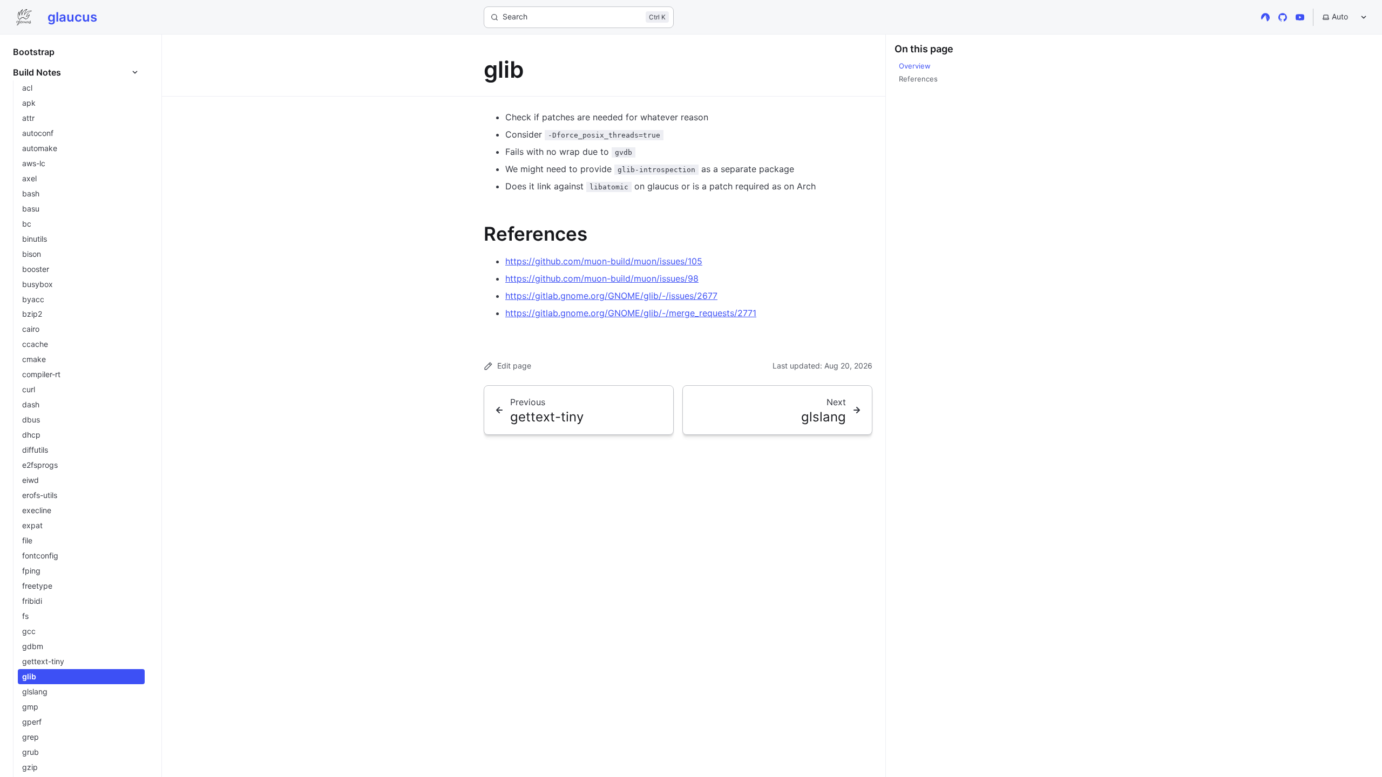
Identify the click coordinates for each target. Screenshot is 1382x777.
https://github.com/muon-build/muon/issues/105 (603, 261)
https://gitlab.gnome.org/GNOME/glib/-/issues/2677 (611, 295)
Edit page (514, 365)
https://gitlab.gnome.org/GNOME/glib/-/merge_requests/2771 (630, 313)
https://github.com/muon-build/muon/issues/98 (602, 278)
